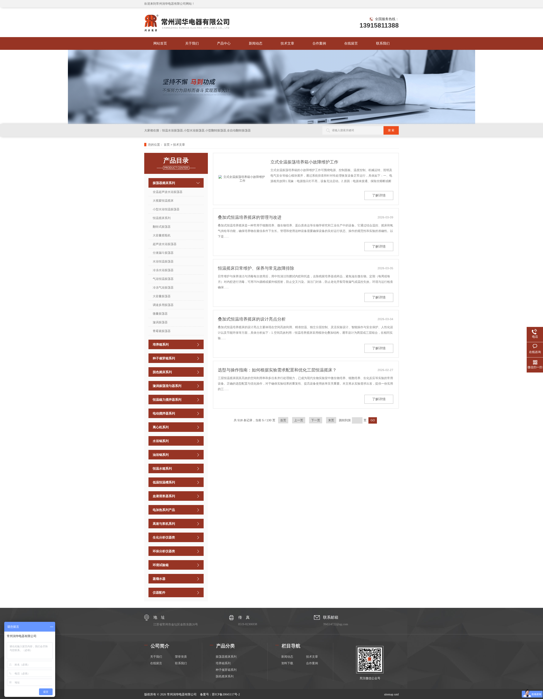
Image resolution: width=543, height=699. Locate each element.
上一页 (298, 420)
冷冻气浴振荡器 (163, 287)
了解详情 (379, 195)
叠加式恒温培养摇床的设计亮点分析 (252, 319)
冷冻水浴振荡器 (163, 270)
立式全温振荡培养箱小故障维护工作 (304, 162)
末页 (331, 420)
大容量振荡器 (162, 296)
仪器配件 (159, 592)
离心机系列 (161, 427)
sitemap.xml (391, 694)
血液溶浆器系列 (164, 496)
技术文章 (287, 43)
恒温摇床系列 (162, 218)
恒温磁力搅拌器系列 (167, 399)
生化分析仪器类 (164, 537)
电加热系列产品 (164, 510)
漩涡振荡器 (160, 322)
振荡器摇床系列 (164, 183)
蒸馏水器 (159, 578)
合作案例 (319, 43)
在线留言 (351, 43)
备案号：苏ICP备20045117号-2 (220, 694)
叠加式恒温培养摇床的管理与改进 (249, 217)
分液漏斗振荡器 (163, 252)
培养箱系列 (161, 344)
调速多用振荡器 (163, 305)
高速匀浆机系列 (164, 523)
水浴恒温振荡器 (163, 261)
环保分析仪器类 (164, 551)
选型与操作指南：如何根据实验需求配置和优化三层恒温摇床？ (277, 370)
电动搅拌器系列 (164, 413)
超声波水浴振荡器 (164, 244)
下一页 (315, 420)
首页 (167, 144)
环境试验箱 (161, 565)
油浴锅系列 (161, 454)
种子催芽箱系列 (164, 358)
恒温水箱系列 (162, 468)
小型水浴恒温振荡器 (166, 209)
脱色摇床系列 (162, 372)
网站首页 (160, 43)
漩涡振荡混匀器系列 (167, 386)
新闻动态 (255, 43)
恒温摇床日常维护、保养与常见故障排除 (256, 268)
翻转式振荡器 (162, 226)
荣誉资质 (181, 656)
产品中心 (224, 43)
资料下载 (287, 663)
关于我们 (192, 43)
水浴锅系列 (161, 441)
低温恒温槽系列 (164, 482)
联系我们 (383, 43)
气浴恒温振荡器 (163, 278)
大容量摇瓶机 (162, 235)
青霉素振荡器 (162, 331)
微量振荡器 (160, 313)
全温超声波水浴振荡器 (167, 192)
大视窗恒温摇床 (163, 200)
